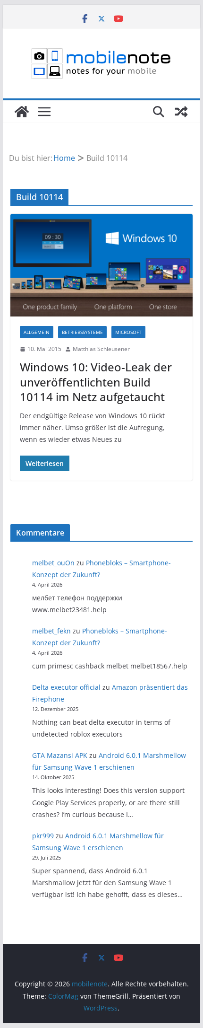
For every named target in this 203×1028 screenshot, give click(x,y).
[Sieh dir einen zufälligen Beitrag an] (181, 111)
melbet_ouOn (53, 562)
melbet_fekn (51, 630)
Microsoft (128, 332)
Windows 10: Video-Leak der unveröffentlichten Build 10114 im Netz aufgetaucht (96, 381)
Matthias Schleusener (101, 349)
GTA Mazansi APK (59, 755)
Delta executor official (66, 687)
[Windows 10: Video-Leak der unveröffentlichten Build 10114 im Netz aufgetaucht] (101, 265)
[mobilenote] (21, 111)
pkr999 (43, 835)
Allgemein (37, 332)
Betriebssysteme (82, 332)
